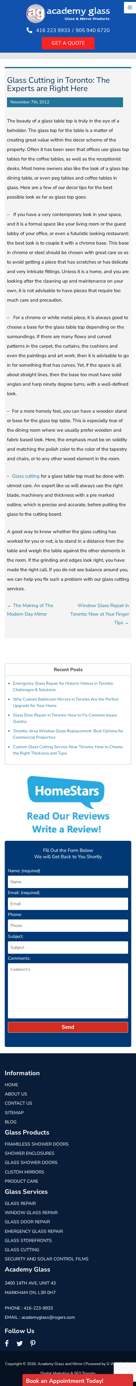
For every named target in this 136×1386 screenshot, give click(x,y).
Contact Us (18, 1103)
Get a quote (68, 43)
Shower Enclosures (29, 1153)
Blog (10, 1122)
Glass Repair (20, 1203)
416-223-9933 (38, 1308)
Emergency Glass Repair (34, 1231)
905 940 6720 (93, 30)
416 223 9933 (53, 30)
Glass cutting (26, 476)
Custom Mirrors (24, 1172)
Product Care (21, 1181)
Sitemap (14, 1113)
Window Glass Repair (31, 1213)
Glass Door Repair (27, 1222)
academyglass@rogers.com (48, 1317)
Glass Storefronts (28, 1241)
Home (11, 1085)
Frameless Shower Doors (37, 1144)
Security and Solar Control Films (47, 1259)
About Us (16, 1094)
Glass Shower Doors (31, 1163)
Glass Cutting (22, 1250)
